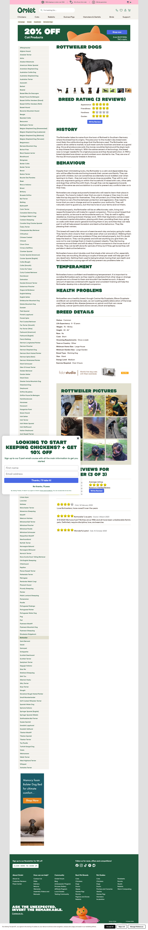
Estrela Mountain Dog (28, 304)
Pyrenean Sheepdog (27, 631)
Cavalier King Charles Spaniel (31, 223)
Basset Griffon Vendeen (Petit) (31, 104)
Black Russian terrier (27, 153)
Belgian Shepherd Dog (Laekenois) (32, 132)
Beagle (22, 114)
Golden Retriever (26, 371)
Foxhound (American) (28, 332)
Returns (36, 886)
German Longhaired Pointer (30, 343)
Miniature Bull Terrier (27, 522)
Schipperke (24, 652)
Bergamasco (24, 142)
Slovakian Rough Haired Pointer (31, 694)
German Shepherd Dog (28, 350)
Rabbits (78, 899)
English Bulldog (25, 293)
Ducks (78, 886)
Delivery (36, 884)
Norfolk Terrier (25, 543)
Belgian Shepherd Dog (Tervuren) (32, 139)
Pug (21, 616)
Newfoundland (25, 539)
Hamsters (99, 897)
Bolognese (23, 160)
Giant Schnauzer (26, 364)
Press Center (17, 884)
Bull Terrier (24, 199)
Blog (56, 881)
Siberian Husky (25, 680)
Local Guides (59, 891)
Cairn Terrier (24, 209)
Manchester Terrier (27, 508)
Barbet (22, 86)
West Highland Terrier (28, 760)
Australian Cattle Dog (28, 72)
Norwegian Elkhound (27, 550)
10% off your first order (80, 2)
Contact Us (38, 879)
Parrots (78, 894)
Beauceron (24, 121)
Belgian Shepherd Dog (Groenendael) (33, 128)
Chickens (79, 881)
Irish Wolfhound (25, 427)
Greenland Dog (25, 385)
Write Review (95, 122)
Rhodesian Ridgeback (28, 634)
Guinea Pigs (80, 891)
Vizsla (22, 750)
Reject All (122, 926)
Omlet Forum (59, 879)
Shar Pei (23, 669)
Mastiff (22, 515)
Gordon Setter (25, 374)
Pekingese (23, 578)
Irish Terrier (24, 420)
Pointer (22, 592)
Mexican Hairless (26, 518)
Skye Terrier (24, 687)
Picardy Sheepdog (26, 588)
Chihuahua (24, 234)
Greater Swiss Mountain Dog (30, 381)
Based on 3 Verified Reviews (99, 488)
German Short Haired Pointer (30, 353)
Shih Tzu (23, 676)
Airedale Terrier (25, 55)
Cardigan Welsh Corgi (28, 216)
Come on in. (17, 913)
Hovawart (23, 406)
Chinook (23, 241)
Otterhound (24, 564)
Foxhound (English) (27, 336)
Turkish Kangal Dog (27, 746)
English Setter (25, 297)
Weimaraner (24, 753)
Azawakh (23, 83)
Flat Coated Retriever (28, 321)
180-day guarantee (101, 2)
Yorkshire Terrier (26, 767)
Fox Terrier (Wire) (26, 328)
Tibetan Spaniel (26, 736)
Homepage (21, 22)
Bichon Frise (24, 149)
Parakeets (121, 879)
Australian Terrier (26, 79)
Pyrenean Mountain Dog (29, 627)
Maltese (23, 504)
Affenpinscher (25, 48)
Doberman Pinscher (27, 286)
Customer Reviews (19, 881)
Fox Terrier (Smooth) (27, 325)
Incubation (100, 899)
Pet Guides (100, 875)
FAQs (35, 881)
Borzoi (22, 170)
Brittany (23, 192)
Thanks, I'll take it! (41, 480)
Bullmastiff (24, 206)
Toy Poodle (24, 743)
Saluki (22, 645)
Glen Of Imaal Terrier (28, 367)
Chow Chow (24, 244)
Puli (21, 620)
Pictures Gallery (60, 886)
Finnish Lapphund (26, 314)
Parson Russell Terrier (27, 571)
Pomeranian (24, 599)
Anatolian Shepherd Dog (29, 69)
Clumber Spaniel (26, 251)
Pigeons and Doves (82, 897)
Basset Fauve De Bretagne (29, 97)
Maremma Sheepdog (28, 511)
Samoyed (23, 648)
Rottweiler (23, 638)
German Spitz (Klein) (27, 357)
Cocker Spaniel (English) (29, 258)
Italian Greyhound (26, 430)
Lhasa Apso (24, 497)
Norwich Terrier (25, 553)
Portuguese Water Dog (28, 613)
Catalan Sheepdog (27, 220)
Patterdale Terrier (26, 574)
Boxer (22, 181)
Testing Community (62, 894)
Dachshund (24, 276)
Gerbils (99, 891)
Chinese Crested (26, 237)
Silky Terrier (24, 683)
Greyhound (24, 388)
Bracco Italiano (25, 185)
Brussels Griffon (25, 195)
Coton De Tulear (26, 269)
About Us (16, 879)
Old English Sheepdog (28, 560)
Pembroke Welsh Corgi (28, 581)
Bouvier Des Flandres (27, 177)
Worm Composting (124, 889)
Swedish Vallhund (26, 729)
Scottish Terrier (25, 659)
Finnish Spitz (24, 318)
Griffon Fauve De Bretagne (30, 395)
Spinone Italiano (26, 708)
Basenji (22, 90)
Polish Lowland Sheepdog (29, 595)
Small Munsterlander (27, 697)
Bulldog (22, 202)
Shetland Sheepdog (27, 673)
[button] (115, 875)
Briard (22, 188)
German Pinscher (26, 346)
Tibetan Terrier (25, 739)
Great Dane (24, 378)
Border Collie (24, 163)
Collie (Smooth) (25, 265)
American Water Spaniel (29, 65)
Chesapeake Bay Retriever (29, 230)
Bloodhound (24, 156)
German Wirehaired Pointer (30, 360)
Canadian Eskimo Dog (28, 213)
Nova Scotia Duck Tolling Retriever (32, 557)
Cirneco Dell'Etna (26, 248)
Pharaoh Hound (25, 585)
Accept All (110, 926)
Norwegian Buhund (27, 546)
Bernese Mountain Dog (28, 146)
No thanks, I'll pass (41, 486)
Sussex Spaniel (25, 722)
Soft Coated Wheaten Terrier (30, 701)
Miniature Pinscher (27, 525)
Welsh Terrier (25, 757)
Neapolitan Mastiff (27, 536)
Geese (78, 889)
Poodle (22, 602)
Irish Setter (24, 416)
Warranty (37, 889)
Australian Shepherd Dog (29, 76)
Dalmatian (24, 279)
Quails (119, 884)
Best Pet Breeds (82, 875)
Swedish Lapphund (27, 725)
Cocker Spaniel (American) (30, 255)
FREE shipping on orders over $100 (54, 2)
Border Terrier (25, 167)
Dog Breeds (37, 22)
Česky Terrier (25, 227)
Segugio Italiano (26, 666)
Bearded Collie (25, 118)
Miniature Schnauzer (27, 532)
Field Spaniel (24, 311)
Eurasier (23, 307)
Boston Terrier (25, 174)
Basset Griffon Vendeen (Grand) (31, 100)
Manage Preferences (136, 926)
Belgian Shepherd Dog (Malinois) (32, 135)
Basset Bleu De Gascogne (29, 93)
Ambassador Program (63, 884)
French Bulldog (25, 339)
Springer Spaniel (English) (29, 711)
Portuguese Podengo (27, 606)
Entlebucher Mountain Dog (30, 300)
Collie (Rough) (25, 262)
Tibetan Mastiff (26, 732)
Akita (22, 58)
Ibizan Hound (25, 413)
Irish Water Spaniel (27, 423)
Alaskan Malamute (27, 62)
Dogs (77, 884)
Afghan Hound (25, 51)
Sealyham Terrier (26, 662)
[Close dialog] (78, 438)
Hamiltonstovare (26, 399)
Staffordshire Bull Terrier (29, 718)
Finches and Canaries (104, 889)
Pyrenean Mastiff (26, 623)
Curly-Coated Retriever (28, 272)
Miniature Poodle (26, 529)
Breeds (29, 22)
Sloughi (22, 690)
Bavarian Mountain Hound (29, 111)
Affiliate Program (61, 889)
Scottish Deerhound (27, 655)
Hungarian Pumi (26, 409)
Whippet (23, 764)
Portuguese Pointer (27, 609)
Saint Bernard (25, 641)
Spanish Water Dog (27, 704)
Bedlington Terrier (26, 125)
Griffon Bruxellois (26, 392)
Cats (77, 879)
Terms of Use (112, 921)
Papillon (23, 567)
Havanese (23, 402)
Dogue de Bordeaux (27, 290)
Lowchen (23, 501)
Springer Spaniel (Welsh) (29, 715)
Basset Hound (25, 107)
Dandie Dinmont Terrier (28, 283)
